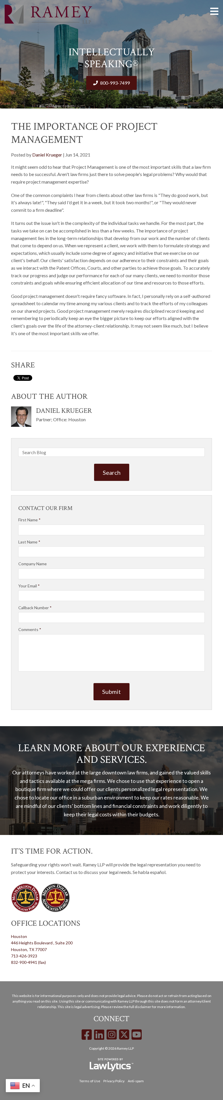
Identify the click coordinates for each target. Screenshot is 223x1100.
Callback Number (35, 607)
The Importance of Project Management (84, 133)
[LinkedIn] (99, 1035)
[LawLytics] (111, 1064)
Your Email (29, 585)
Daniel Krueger (47, 154)
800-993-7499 (115, 83)
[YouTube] (136, 1035)
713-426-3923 (24, 955)
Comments (29, 629)
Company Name (32, 563)
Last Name (29, 541)
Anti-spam (136, 1081)
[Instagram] (111, 1035)
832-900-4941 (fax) (28, 962)
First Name (29, 519)
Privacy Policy (114, 1081)
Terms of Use (89, 1081)
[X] (124, 1035)
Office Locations (45, 923)
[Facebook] (86, 1035)
